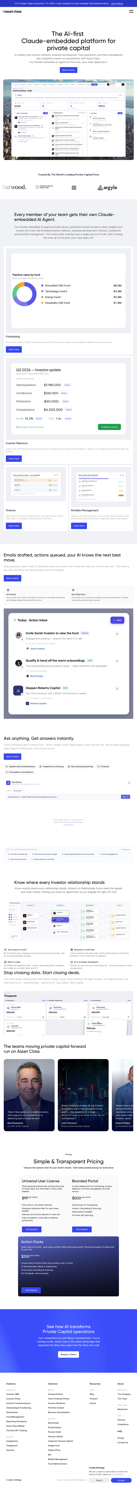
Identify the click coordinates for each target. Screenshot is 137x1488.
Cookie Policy (117, 1474)
